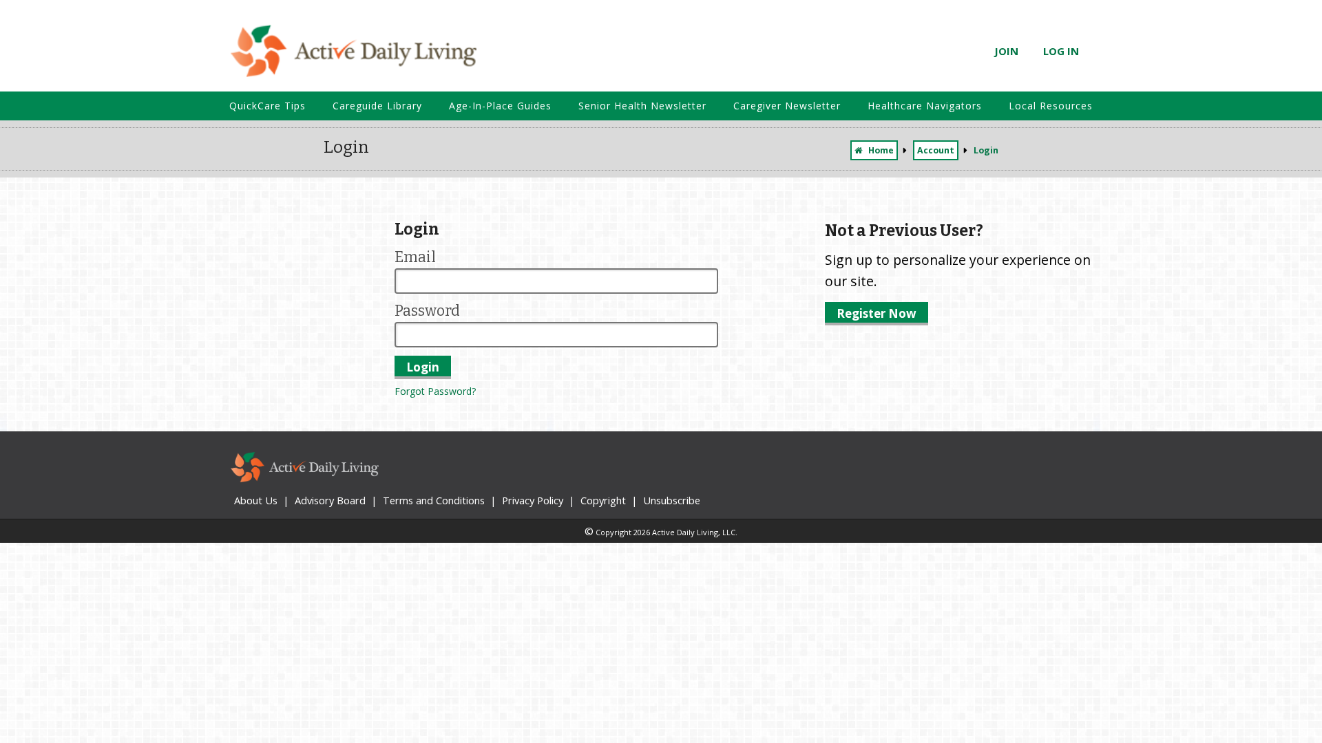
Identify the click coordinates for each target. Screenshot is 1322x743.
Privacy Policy (532, 500)
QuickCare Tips (267, 105)
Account (935, 150)
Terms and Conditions (434, 500)
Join (1006, 51)
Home (881, 150)
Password (427, 311)
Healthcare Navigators (925, 105)
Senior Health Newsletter (642, 105)
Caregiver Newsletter (787, 105)
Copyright (603, 500)
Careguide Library (377, 105)
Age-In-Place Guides (500, 105)
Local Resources (1051, 105)
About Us (255, 500)
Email (415, 257)
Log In (1061, 51)
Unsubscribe (671, 500)
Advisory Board (330, 500)
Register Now (876, 313)
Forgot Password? (435, 391)
